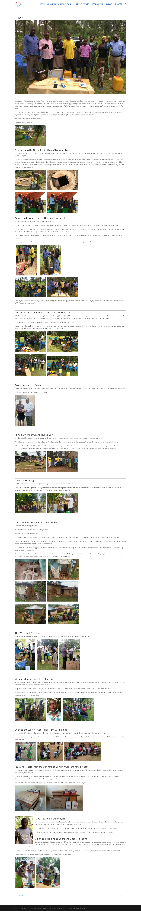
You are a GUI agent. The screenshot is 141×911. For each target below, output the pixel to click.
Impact (109, 4)
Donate (118, 4)
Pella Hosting (25, 908)
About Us (51, 4)
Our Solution (64, 4)
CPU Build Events (81, 4)
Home (42, 4)
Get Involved (98, 4)
